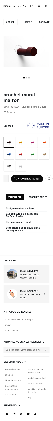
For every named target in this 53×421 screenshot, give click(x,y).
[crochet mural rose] (32, 142)
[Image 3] (29, 77)
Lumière (27, 22)
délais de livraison (13, 380)
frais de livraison (12, 369)
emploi (8, 324)
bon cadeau (10, 394)
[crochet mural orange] (44, 142)
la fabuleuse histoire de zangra (19, 319)
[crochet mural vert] (32, 154)
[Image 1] (24, 77)
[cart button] (38, 6)
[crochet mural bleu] (9, 154)
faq (29, 397)
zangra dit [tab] (14, 197)
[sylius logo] (7, 6)
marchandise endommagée (11, 387)
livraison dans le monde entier (35, 371)
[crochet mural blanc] (20, 166)
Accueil (10, 22)
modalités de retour (37, 377)
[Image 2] (26, 77)
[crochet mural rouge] (20, 154)
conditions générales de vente (37, 390)
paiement (9, 374)
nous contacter (12, 330)
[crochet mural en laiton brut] (44, 154)
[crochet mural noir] (9, 166)
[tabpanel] (26, 219)
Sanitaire (44, 22)
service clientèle (35, 383)
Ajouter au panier (28, 178)
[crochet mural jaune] (20, 142)
